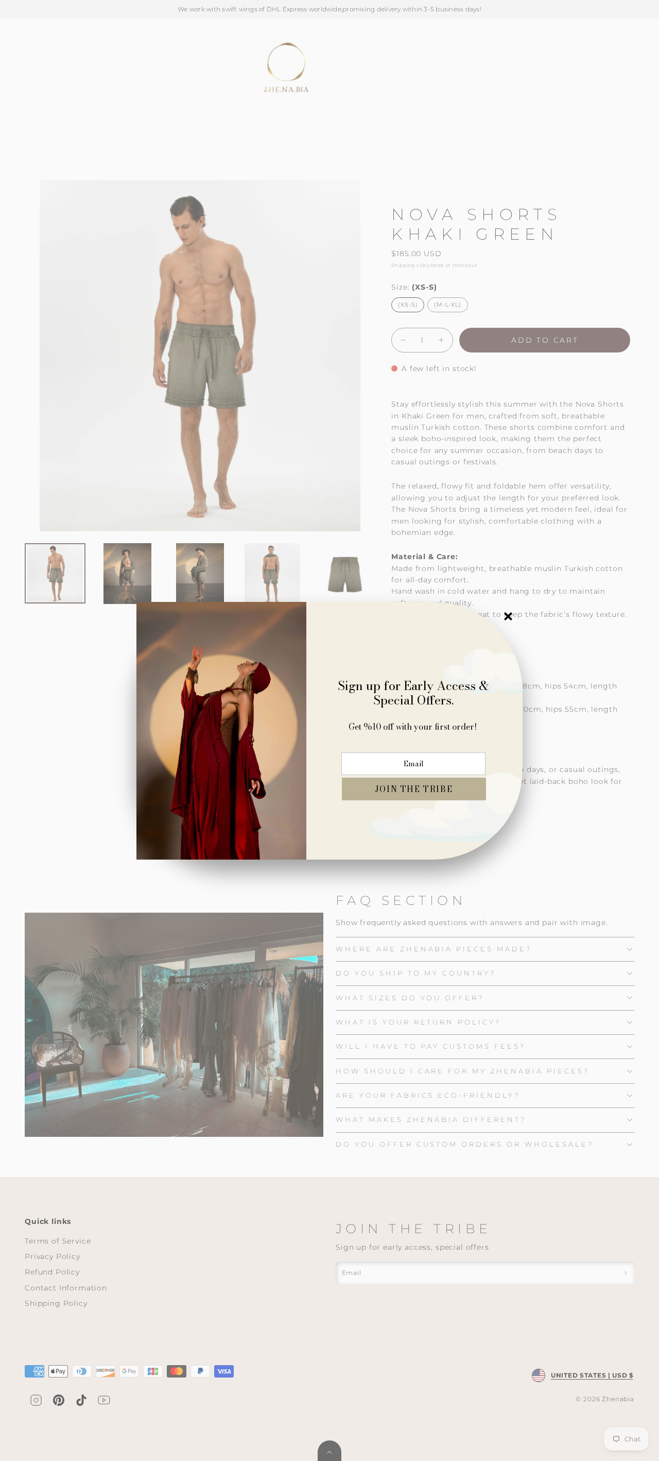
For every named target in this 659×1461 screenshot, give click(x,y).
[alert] (329, 731)
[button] (414, 789)
